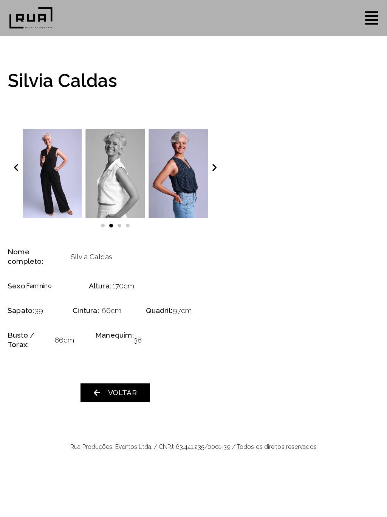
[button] (16, 167)
